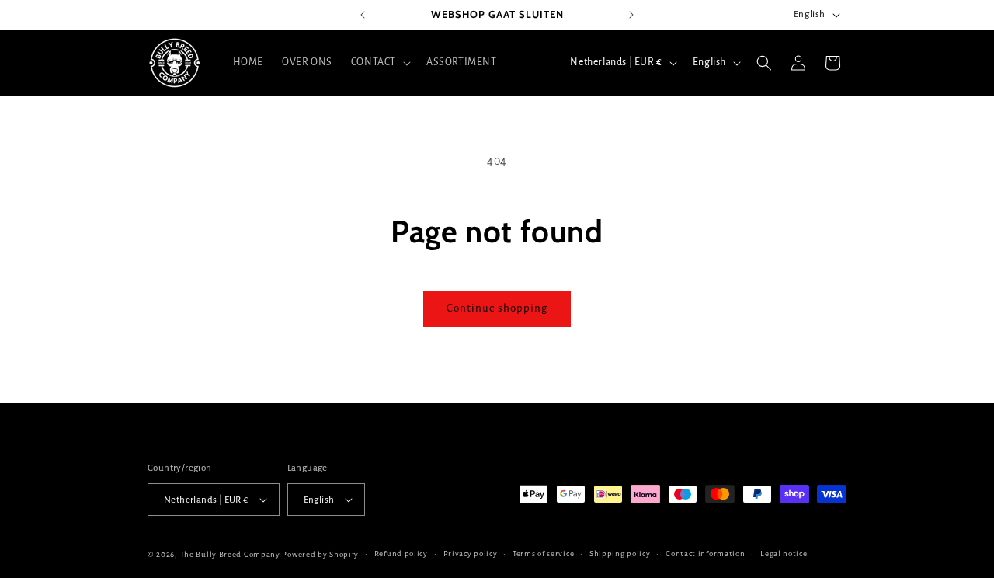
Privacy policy (470, 553)
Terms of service (543, 553)
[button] (379, 62)
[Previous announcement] (363, 15)
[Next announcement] (631, 15)
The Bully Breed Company (230, 554)
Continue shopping (497, 308)
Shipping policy (620, 553)
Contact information (705, 553)
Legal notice (783, 553)
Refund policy (401, 553)
